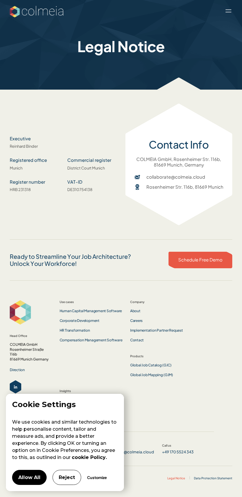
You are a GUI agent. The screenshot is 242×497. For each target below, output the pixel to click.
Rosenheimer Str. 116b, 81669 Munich (184, 187)
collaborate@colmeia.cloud (175, 177)
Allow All (29, 477)
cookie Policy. (89, 457)
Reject (67, 477)
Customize (97, 477)
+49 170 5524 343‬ (178, 451)
